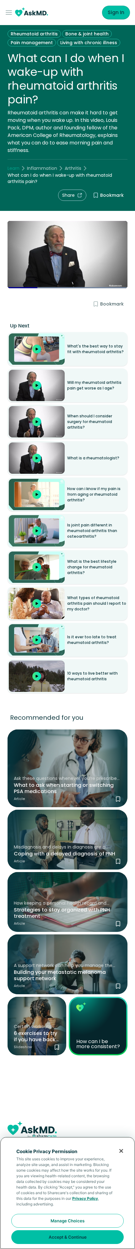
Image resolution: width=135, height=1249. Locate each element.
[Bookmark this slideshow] (57, 1047)
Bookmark (112, 195)
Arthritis (73, 168)
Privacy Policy (85, 1198)
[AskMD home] (31, 12)
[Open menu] (10, 12)
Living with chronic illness (88, 42)
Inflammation (42, 168)
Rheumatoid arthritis (34, 34)
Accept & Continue (68, 1237)
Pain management (32, 42)
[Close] (121, 1151)
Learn (13, 168)
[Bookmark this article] (118, 799)
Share (68, 195)
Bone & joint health (87, 34)
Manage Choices (67, 1220)
